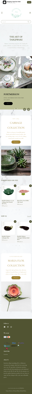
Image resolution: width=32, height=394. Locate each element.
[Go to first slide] (28, 109)
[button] (1, 12)
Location (6, 354)
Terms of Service (9, 391)
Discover (16, 142)
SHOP (8, 108)
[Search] (28, 21)
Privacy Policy (16, 391)
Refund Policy (23, 391)
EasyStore (22, 388)
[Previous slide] (24, 109)
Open (29, 2)
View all (29, 216)
